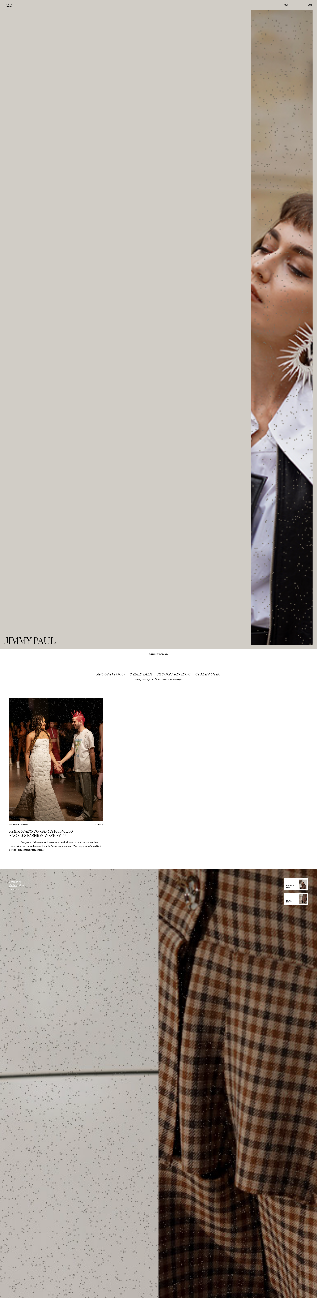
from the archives (158, 679)
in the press (140, 679)
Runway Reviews (173, 674)
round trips (176, 679)
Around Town (111, 674)
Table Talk (141, 674)
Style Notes (207, 674)
